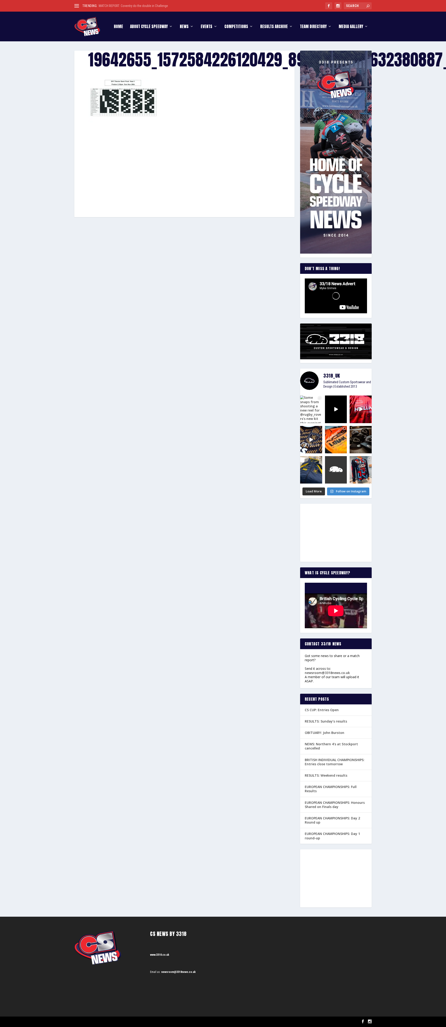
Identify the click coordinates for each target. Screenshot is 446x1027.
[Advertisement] (184, 161)
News (184, 27)
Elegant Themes (97, 1021)
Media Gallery (351, 27)
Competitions (236, 27)
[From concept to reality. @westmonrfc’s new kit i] (311, 439)
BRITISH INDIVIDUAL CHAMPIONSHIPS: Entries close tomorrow (334, 762)
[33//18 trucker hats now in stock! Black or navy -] (361, 439)
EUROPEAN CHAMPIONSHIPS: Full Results (331, 789)
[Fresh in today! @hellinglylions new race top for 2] (361, 409)
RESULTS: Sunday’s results (326, 721)
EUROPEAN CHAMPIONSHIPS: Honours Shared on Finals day (335, 804)
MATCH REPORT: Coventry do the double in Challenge (133, 6)
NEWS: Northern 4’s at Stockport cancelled (331, 746)
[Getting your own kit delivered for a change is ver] (361, 470)
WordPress (128, 1021)
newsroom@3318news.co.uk (327, 672)
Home (118, 27)
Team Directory (313, 27)
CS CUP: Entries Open (322, 710)
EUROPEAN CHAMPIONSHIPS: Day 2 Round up (332, 820)
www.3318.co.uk (159, 954)
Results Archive (274, 27)
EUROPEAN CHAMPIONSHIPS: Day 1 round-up (332, 835)
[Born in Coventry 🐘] (336, 470)
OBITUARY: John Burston (324, 732)
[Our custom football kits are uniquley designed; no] (336, 409)
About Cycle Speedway (149, 27)
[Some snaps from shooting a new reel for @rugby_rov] (311, 409)
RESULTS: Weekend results (326, 775)
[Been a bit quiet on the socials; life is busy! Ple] (311, 470)
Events (206, 27)
